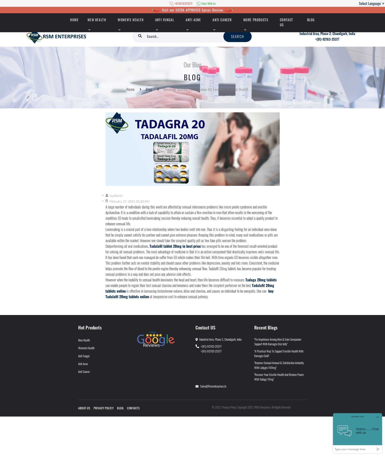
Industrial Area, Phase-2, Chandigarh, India (327, 33)
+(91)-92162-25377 (211, 346)
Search (237, 36)
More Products (255, 19)
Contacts (133, 408)
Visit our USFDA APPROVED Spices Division (192, 10)
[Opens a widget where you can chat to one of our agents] (357, 433)
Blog (311, 19)
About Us (84, 408)
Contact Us (286, 22)
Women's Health (131, 19)
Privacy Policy (103, 408)
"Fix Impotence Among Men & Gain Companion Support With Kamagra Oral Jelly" (277, 341)
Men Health (97, 19)
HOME (74, 19)
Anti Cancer (222, 19)
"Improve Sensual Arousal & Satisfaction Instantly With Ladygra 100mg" (279, 364)
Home (130, 89)
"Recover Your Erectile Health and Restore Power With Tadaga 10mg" (279, 376)
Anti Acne (193, 19)
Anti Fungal (164, 19)
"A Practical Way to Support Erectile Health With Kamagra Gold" (278, 353)
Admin (118, 195)
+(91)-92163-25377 (327, 39)
